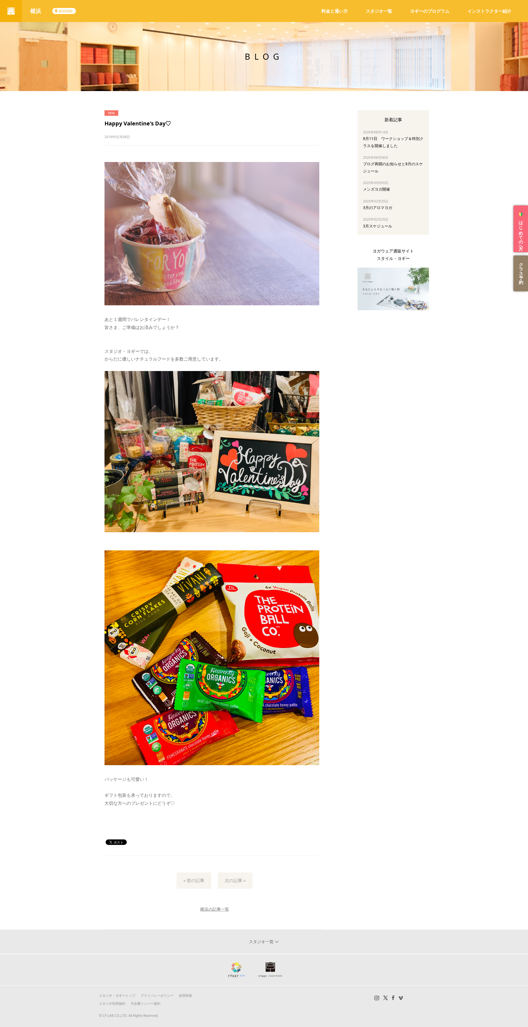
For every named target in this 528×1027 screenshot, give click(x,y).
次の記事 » (235, 880)
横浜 (35, 11)
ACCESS (65, 11)
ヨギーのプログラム (430, 11)
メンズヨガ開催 (376, 189)
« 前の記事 (193, 880)
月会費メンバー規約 (145, 1003)
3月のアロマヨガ (377, 207)
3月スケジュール (377, 226)
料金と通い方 (334, 11)
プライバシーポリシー (157, 995)
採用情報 (185, 995)
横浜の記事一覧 (214, 909)
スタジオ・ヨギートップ (117, 995)
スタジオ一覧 (379, 11)
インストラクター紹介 (490, 11)
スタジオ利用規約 (112, 1003)
